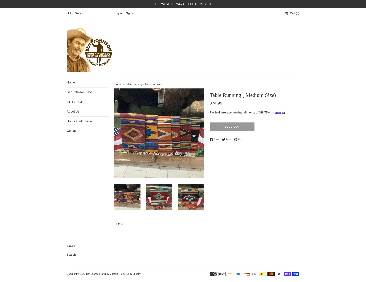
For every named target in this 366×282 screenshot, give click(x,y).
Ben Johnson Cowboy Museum (102, 274)
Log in (118, 13)
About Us (73, 111)
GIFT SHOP (88, 102)
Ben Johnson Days (79, 92)
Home (71, 82)
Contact (72, 130)
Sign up (130, 13)
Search (71, 254)
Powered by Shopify (130, 274)
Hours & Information (80, 121)
